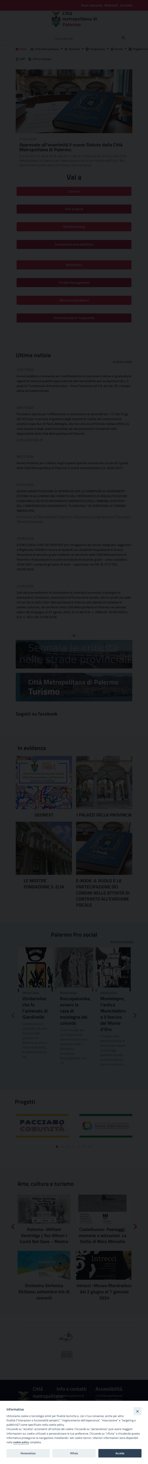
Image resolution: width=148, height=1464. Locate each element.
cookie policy (21, 1442)
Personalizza (28, 1453)
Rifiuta (74, 1453)
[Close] (138, 1411)
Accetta (120, 1453)
